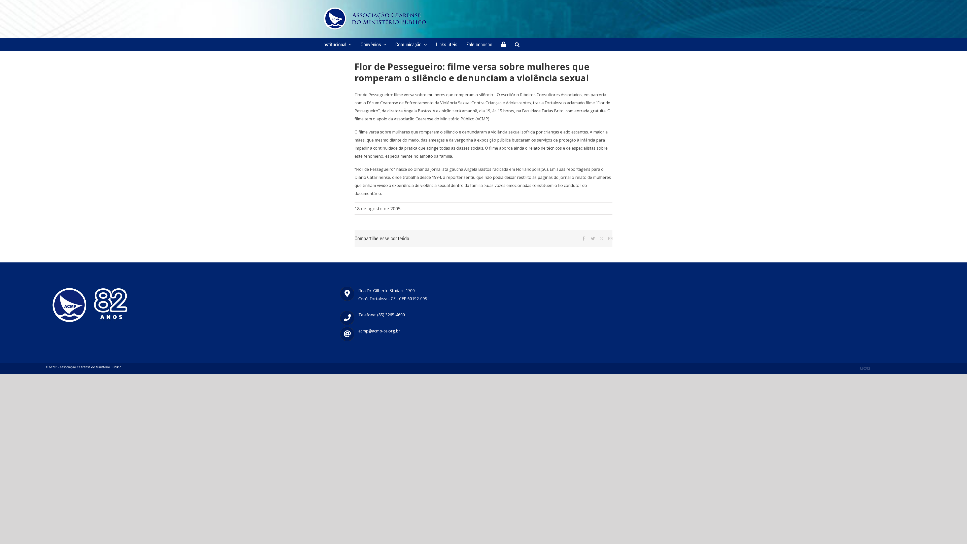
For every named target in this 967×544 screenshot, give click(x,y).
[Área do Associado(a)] (503, 44)
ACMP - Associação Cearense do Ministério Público (85, 367)
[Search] (517, 44)
